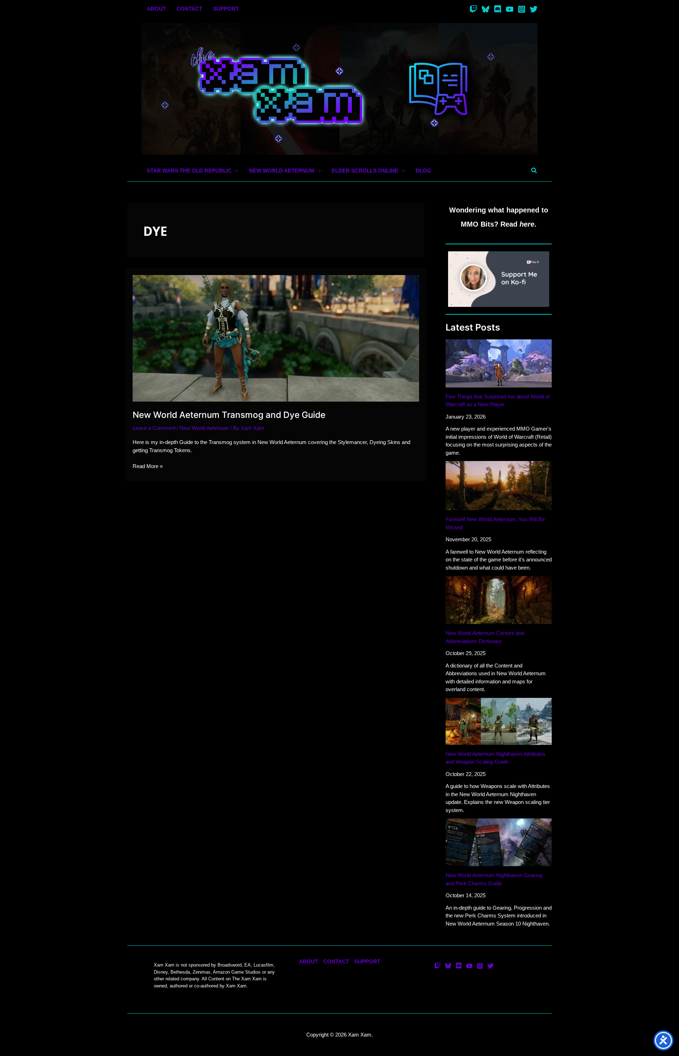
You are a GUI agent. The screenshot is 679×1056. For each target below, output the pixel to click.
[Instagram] (522, 9)
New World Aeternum (204, 428)
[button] (235, 171)
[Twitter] (534, 9)
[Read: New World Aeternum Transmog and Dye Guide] (276, 338)
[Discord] (497, 9)
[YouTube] (509, 9)
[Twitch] (473, 9)
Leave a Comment (154, 428)
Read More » (148, 467)
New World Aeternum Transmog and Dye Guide (229, 414)
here (527, 224)
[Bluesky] (485, 9)
